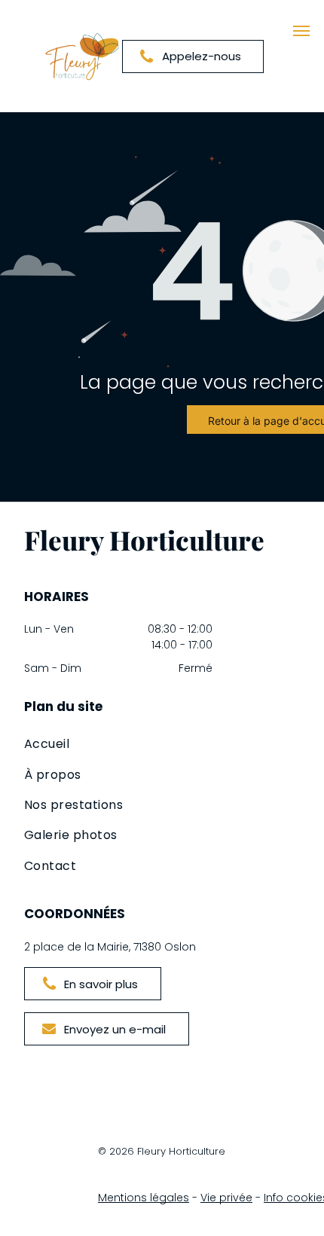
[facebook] (34, 1069)
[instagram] (56, 1069)
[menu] (301, 31)
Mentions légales (143, 1197)
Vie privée (226, 1197)
